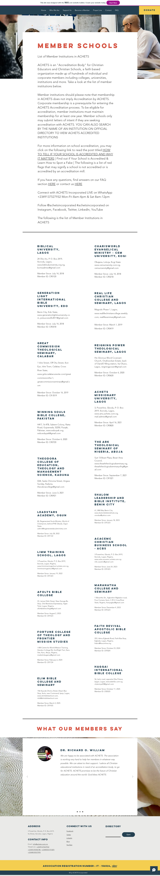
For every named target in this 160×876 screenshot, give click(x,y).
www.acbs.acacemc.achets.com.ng (108, 559)
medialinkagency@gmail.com (48, 655)
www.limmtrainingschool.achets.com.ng (52, 566)
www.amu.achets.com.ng (106, 413)
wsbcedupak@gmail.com (49, 433)
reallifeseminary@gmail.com (112, 317)
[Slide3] (82, 811)
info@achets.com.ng (40, 844)
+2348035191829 (47, 850)
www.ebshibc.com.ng (114, 681)
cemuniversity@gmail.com (107, 268)
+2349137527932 (42, 847)
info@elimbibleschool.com (47, 698)
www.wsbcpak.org (54, 430)
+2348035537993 (34, 852)
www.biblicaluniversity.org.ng (51, 265)
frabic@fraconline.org (103, 643)
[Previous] (27, 777)
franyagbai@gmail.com (115, 602)
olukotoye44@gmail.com (104, 684)
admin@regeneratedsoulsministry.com (52, 528)
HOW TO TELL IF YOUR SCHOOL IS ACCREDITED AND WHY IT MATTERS (75, 154)
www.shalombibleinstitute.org (106, 513)
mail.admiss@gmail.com (106, 416)
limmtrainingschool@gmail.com (49, 568)
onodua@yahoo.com (103, 515)
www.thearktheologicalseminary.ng (111, 463)
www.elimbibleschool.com (47, 696)
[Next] (132, 777)
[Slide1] (77, 811)
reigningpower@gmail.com (113, 366)
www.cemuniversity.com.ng (107, 265)
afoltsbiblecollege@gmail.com (49, 608)
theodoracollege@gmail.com (50, 487)
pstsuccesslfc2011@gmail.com (54, 318)
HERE (52, 184)
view (114, 866)
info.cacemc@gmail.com (104, 562)
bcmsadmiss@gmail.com (48, 267)
